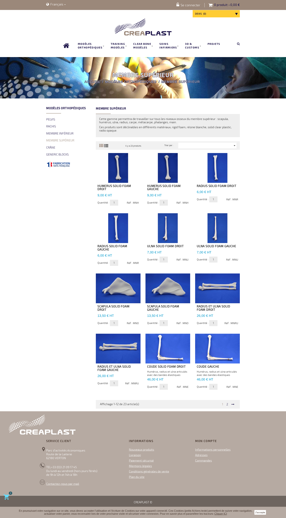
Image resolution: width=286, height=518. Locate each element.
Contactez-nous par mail (62, 484)
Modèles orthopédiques (66, 108)
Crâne (50, 147)
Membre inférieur (59, 133)
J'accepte (260, 512)
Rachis (51, 126)
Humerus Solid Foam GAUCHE (164, 187)
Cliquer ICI (220, 513)
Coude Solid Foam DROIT (166, 366)
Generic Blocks (57, 154)
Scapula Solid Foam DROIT (113, 308)
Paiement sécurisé (141, 460)
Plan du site (136, 477)
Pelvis (50, 119)
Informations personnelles (213, 449)
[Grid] (101, 146)
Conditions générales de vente (149, 471)
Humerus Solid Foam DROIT (114, 187)
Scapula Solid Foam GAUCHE (163, 308)
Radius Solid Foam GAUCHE (112, 247)
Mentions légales (140, 466)
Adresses (201, 455)
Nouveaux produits (141, 449)
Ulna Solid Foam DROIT (165, 246)
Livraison (135, 455)
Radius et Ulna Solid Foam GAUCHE (114, 368)
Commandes (203, 460)
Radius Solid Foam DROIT (216, 186)
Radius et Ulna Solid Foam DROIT (213, 308)
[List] (106, 146)
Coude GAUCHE (208, 366)
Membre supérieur (60, 140)
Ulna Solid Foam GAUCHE (216, 246)
